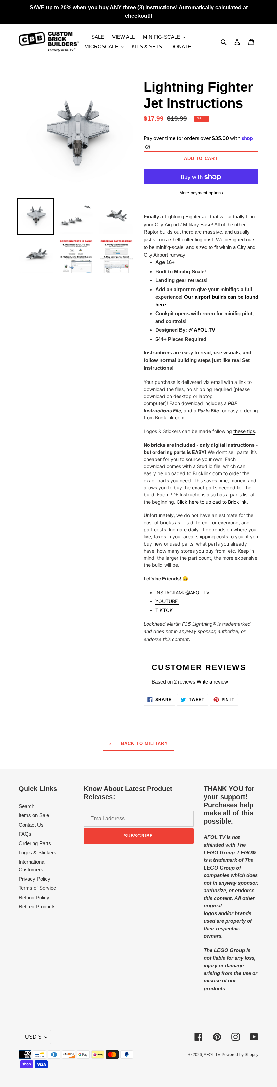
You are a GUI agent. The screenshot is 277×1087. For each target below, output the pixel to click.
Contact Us (31, 825)
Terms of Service (37, 888)
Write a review (212, 682)
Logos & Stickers (37, 852)
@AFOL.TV (197, 592)
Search (26, 806)
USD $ (33, 1037)
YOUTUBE (167, 601)
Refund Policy (34, 897)
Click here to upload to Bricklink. (213, 502)
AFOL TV (212, 1054)
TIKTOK (164, 610)
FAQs (25, 834)
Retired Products (37, 906)
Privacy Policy (34, 879)
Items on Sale (34, 815)
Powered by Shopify (240, 1054)
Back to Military (143, 743)
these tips (244, 431)
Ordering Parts (35, 843)
